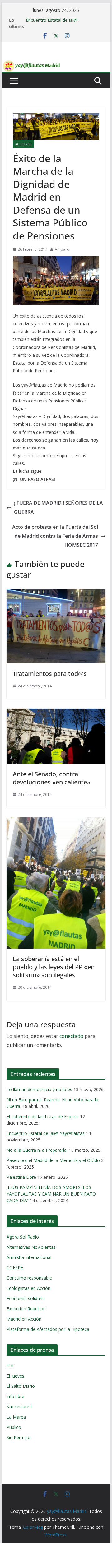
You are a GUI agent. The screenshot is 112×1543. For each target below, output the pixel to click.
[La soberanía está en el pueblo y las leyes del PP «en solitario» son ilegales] (56, 821)
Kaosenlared (19, 1407)
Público (14, 1427)
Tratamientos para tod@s (50, 673)
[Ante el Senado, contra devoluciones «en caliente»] (56, 712)
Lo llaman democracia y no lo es (39, 1089)
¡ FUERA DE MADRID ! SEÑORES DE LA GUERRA (58, 507)
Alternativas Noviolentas (31, 1247)
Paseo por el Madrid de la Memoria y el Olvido (53, 1160)
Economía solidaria (26, 1298)
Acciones (23, 144)
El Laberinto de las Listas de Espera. (43, 1116)
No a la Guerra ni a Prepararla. (37, 1150)
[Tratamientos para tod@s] (56, 593)
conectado (71, 1036)
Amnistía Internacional (29, 1257)
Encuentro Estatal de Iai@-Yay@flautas (46, 1133)
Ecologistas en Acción (28, 1288)
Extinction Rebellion (26, 1309)
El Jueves (15, 1376)
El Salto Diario (21, 1386)
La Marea (16, 1417)
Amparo (62, 249)
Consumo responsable (29, 1278)
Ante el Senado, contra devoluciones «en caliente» (52, 778)
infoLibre (15, 1396)
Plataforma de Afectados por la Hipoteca (48, 1329)
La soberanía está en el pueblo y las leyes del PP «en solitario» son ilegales (54, 967)
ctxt (10, 1366)
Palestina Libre (21, 1177)
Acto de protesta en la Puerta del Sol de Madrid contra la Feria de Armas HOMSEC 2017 (55, 535)
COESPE (15, 1268)
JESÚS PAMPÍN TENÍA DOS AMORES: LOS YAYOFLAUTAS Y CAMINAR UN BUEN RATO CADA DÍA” (51, 1193)
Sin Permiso (18, 1437)
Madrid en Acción (24, 1319)
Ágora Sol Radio (23, 1237)
